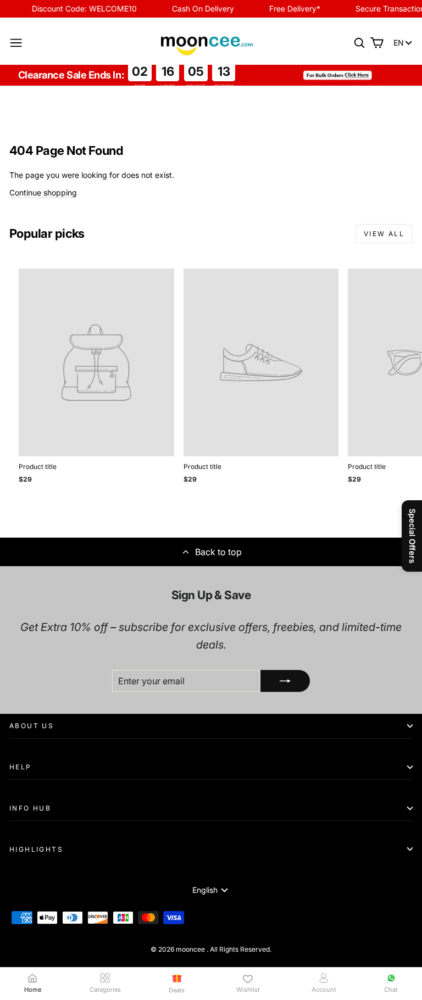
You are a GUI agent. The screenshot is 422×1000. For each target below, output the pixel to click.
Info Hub (30, 808)
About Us (31, 726)
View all (384, 234)
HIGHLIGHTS (36, 849)
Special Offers (412, 536)
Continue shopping (43, 192)
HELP (20, 767)
